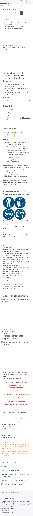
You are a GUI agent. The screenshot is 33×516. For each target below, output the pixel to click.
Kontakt (15, 9)
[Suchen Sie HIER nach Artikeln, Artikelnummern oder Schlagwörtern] (21, 13)
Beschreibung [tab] (8, 135)
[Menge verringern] (4, 124)
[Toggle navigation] (3, 6)
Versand (15, 110)
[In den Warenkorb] (4, 40)
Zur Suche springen (23, 1)
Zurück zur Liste (7, 19)
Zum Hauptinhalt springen (8, 1)
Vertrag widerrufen (9, 498)
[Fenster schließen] (4, 43)
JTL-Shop (11, 512)
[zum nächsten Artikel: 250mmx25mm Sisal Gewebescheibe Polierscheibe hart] (7, 34)
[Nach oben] (0, 515)
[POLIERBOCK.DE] (7, 5)
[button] (16, 5)
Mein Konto (6, 9)
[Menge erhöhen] (28, 124)
